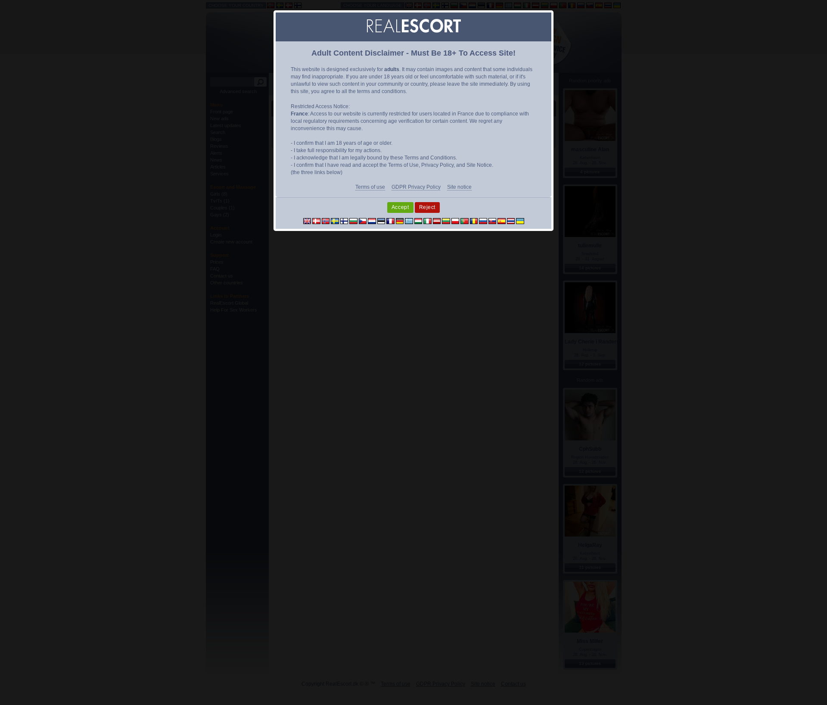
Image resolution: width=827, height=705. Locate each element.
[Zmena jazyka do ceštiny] (363, 221)
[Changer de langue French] (390, 221)
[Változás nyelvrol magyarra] (418, 221)
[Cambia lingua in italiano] (427, 221)
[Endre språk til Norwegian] (326, 221)
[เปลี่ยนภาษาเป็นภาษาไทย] (511, 221)
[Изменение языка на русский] (483, 221)
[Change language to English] (307, 221)
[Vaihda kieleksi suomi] (344, 221)
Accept (400, 207)
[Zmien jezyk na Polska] (455, 221)
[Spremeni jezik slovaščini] (492, 221)
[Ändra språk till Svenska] (335, 221)
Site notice (459, 187)
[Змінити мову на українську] (520, 221)
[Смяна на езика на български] (353, 221)
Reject (427, 207)
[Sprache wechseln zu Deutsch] (400, 221)
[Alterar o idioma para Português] (464, 221)
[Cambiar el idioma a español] (501, 221)
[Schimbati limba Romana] (474, 221)
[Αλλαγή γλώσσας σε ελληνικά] (409, 221)
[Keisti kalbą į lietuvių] (446, 221)
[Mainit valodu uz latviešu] (437, 221)
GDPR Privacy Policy (416, 187)
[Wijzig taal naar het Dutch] (372, 221)
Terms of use (370, 187)
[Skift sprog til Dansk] (316, 221)
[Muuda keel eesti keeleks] (381, 221)
